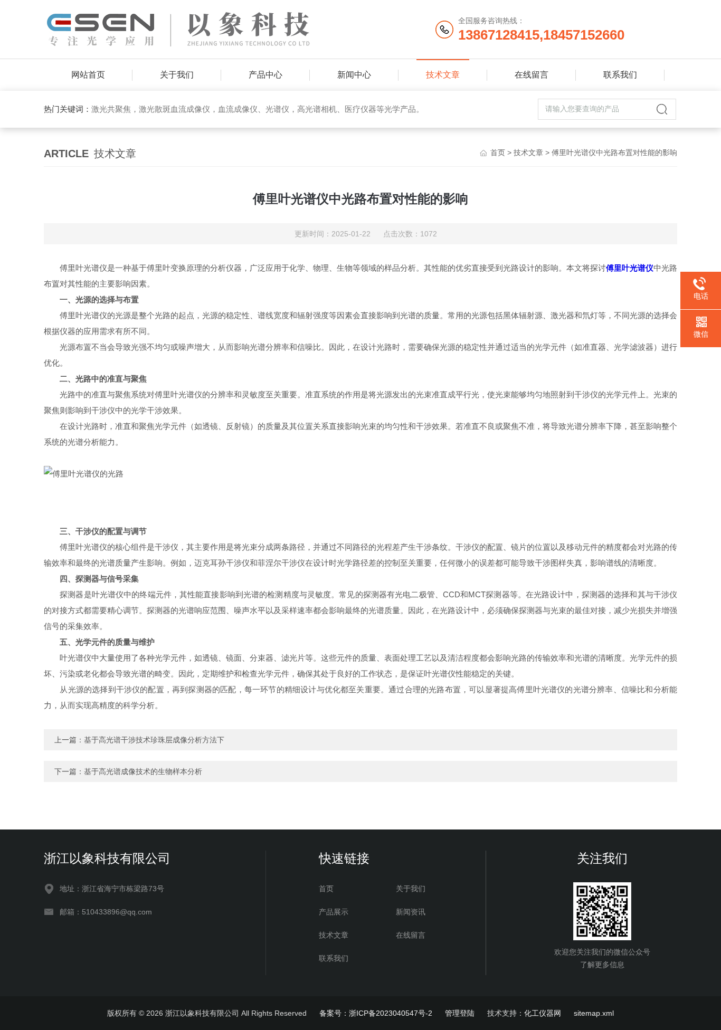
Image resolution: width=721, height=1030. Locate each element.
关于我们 (177, 74)
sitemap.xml (594, 1013)
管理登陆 (460, 1013)
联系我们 (620, 74)
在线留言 (531, 74)
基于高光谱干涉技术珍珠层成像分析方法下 (154, 740)
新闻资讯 (410, 912)
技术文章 (443, 74)
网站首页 (88, 74)
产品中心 (265, 74)
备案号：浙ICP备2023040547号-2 (375, 1013)
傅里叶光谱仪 (629, 267)
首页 (497, 152)
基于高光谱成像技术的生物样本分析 (143, 771)
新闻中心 (354, 74)
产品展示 (333, 912)
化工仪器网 (542, 1013)
